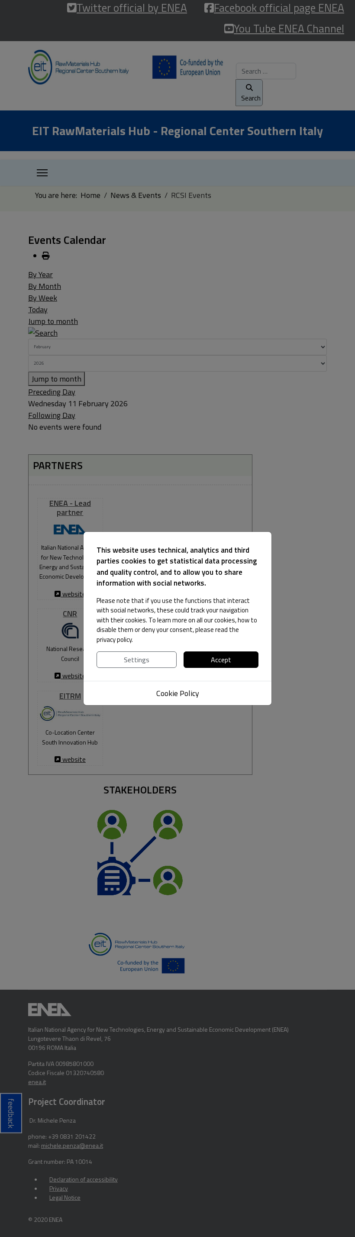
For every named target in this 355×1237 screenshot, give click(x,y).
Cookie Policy (177, 693)
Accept (221, 659)
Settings (136, 659)
